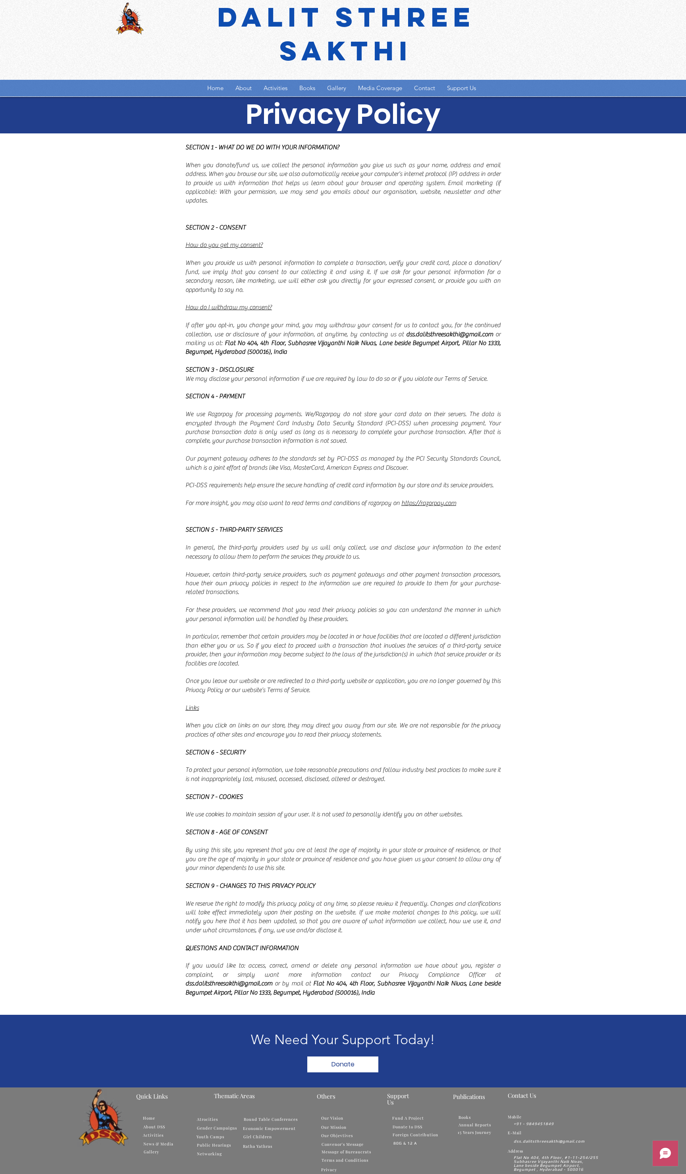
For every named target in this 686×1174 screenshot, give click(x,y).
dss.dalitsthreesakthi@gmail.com (449, 334)
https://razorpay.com (428, 503)
